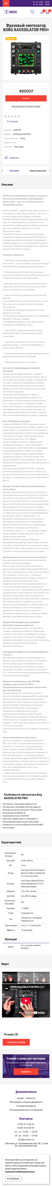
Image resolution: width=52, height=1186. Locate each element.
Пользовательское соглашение (26, 1110)
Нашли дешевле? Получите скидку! (26, 106)
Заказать (26, 98)
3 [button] (26, 72)
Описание (14, 170)
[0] (47, 12)
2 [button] (22, 72)
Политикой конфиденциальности (20, 1172)
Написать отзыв (16, 1042)
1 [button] (19, 72)
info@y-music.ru (26, 1139)
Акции (20, 1098)
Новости (30, 1098)
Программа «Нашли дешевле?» (26, 1102)
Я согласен (13, 1178)
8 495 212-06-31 (26, 1124)
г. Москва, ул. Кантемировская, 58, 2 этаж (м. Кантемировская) (26, 1144)
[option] (26, 58)
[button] (2, 171)
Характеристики (38, 170)
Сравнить (14, 157)
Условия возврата (26, 1106)
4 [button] (29, 72)
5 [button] (33, 72)
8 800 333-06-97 (26, 1128)
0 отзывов (12, 121)
